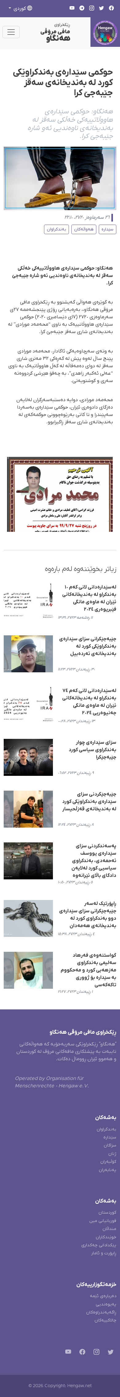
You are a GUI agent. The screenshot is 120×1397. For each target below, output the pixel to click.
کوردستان (107, 1213)
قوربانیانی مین (102, 1221)
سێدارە (108, 229)
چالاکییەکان (105, 1320)
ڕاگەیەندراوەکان (101, 1312)
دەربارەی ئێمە (103, 1296)
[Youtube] (67, 1353)
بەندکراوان (56, 229)
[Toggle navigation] (11, 32)
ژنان (112, 1154)
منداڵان (109, 1229)
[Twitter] (109, 1353)
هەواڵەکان (84, 229)
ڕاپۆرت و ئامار (103, 1253)
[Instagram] (95, 1353)
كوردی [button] (19, 9)
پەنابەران (107, 1170)
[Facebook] (81, 1353)
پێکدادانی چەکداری (98, 1245)
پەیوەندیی (106, 1304)
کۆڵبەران (108, 1162)
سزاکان (110, 1145)
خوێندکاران (106, 1237)
